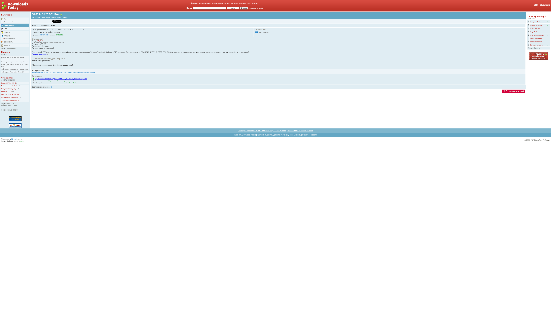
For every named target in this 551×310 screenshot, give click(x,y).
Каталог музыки (9, 38)
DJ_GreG (40, 41)
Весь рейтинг (533, 48)
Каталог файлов (10, 22)
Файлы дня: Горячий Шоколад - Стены (14, 62)
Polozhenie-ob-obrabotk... (10, 86)
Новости (5, 52)
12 (13, 91)
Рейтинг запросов (8, 105)
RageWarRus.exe (536, 32)
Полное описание (39, 54)
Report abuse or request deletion (300, 131)
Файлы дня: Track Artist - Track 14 (12, 72)
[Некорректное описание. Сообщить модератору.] (52, 65)
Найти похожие (77, 30)
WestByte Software (542, 140)
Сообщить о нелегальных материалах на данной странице (262, 131)
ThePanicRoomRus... (537, 35)
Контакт (278, 135)
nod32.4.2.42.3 (6, 91)
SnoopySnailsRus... (536, 41)
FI (54, 26)
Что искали (7, 78)
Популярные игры (537, 16)
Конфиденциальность (292, 135)
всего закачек (263, 32)
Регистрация (545, 5)
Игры (6, 29)
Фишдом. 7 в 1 (535, 22)
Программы (9, 25)
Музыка (7, 36)
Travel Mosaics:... (536, 28)
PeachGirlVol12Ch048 (8, 83)
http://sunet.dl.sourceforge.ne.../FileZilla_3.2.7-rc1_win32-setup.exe (61, 79)
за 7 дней (532, 19)
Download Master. (71, 83)
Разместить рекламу (265, 135)
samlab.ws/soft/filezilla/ (56, 42)
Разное (7, 45)
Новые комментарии (9, 110)
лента (3, 54)
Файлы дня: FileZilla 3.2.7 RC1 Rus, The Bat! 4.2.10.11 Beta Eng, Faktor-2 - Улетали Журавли (64, 72)
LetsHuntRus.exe (536, 38)
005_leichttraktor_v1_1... (9, 89)
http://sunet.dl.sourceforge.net (58, 81)
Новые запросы (7, 103)
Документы (8, 42)
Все (5, 19)
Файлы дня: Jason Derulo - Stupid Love (14, 69)
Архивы (7, 32)
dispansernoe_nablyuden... (10, 97)
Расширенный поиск (256, 8)
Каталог (35, 26)
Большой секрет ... (536, 45)
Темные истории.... (536, 25)
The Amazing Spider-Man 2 (10, 100)
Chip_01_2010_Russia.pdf (10, 94)
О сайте (305, 135)
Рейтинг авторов (8, 49)
